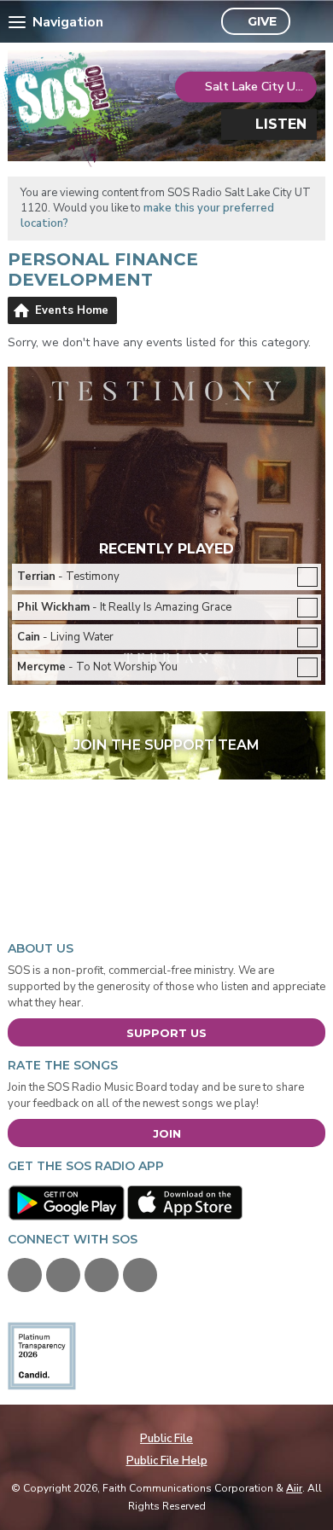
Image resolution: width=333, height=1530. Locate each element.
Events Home (71, 310)
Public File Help (166, 1461)
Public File (166, 1438)
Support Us (166, 1033)
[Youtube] (102, 1275)
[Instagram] (140, 1275)
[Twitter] (63, 1275)
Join (167, 1133)
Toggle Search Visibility (308, 22)
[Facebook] (25, 1275)
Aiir (294, 1488)
